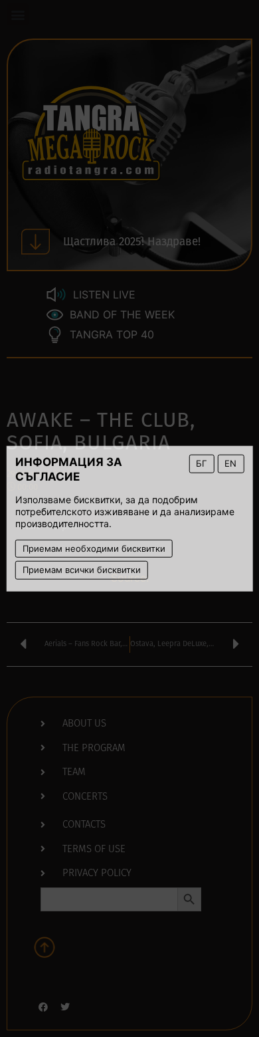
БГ (201, 463)
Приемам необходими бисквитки (94, 547)
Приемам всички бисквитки (82, 569)
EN (230, 463)
